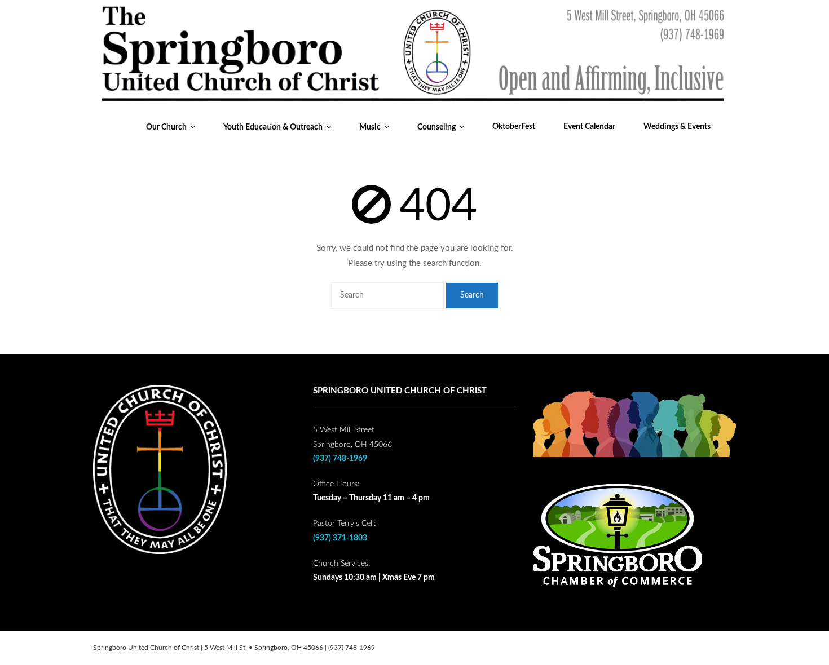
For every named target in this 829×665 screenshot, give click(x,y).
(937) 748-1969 (340, 459)
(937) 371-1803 (340, 538)
